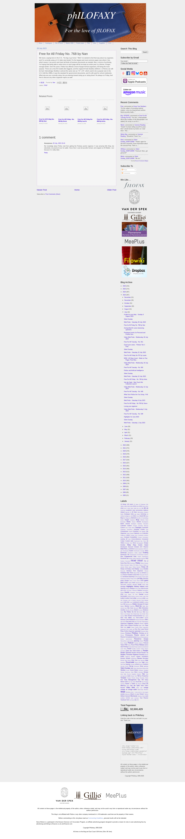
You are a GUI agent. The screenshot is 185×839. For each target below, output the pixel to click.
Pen (136, 629)
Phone (122, 635)
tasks (129, 676)
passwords (123, 629)
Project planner (138, 646)
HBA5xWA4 (123, 584)
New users (145, 615)
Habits (130, 582)
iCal (128, 590)
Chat (147, 529)
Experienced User (131, 556)
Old (121, 621)
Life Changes (124, 600)
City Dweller (142, 531)
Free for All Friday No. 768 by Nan (134, 325)
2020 (124, 451)
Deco (134, 543)
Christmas (136, 531)
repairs (138, 656)
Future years (80, 43)
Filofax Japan (128, 567)
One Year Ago (138, 621)
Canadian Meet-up (143, 525)
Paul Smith (129, 629)
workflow (123, 698)
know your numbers (140, 106)
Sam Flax (123, 664)
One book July (130, 621)
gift (138, 578)
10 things (123, 504)
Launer (137, 596)
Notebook (132, 619)
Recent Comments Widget (141, 160)
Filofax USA (130, 569)
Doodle (136, 548)
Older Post (111, 190)
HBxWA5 (135, 584)
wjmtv (123, 125)
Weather (146, 689)
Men (147, 606)
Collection (145, 533)
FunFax (136, 576)
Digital (146, 545)
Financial (123, 570)
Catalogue (138, 527)
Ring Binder (128, 660)
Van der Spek (135, 685)
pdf (133, 629)
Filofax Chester (144, 563)
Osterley (141, 623)
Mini (140, 608)
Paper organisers (143, 627)
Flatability (123, 572)
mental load (124, 608)
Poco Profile (124, 643)
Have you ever (144, 582)
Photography (129, 635)
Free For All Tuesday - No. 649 (133, 391)
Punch (129, 648)
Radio (138, 650)
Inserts (127, 592)
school (137, 664)
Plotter (141, 641)
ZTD (138, 700)
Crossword (145, 539)
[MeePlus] (134, 245)
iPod (122, 594)
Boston (134, 521)
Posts (125, 170)
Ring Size (134, 660)
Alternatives (140, 512)
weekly (123, 694)
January (127, 441)
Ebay (146, 550)
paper (129, 627)
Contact (140, 537)
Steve (136, 672)
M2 (124, 604)
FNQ (138, 572)
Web (123, 691)
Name (140, 612)
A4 (142, 508)
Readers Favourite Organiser (130, 654)
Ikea (130, 590)
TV (130, 683)
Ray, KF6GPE (125, 115)
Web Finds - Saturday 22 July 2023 (135, 352)
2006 (124, 492)
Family (130, 558)
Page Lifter (141, 625)
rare (141, 650)
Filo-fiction (132, 563)
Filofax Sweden (137, 567)
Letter (143, 598)
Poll (126, 645)
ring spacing (141, 660)
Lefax (134, 598)
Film (128, 563)
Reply (46, 152)
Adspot (123, 512)
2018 (124, 457)
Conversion (145, 537)
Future (143, 576)
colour (128, 535)
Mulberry (145, 610)
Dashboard (137, 541)
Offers (146, 619)
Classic (131, 533)
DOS (145, 548)
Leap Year (145, 596)
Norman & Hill (125, 619)
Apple (138, 514)
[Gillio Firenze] (134, 221)
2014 (124, 468)
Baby (147, 516)
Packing (135, 625)
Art (147, 514)
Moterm (136, 610)
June (126, 426)
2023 (124, 295)
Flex (128, 573)
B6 (144, 516)
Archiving (143, 514)
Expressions (145, 556)
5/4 (138, 508)
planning (136, 641)
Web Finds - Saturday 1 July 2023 (134, 423)
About (40, 43)
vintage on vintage (127, 689)
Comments (126, 173)
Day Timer (143, 541)
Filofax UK (144, 567)
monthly (123, 610)
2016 (124, 463)
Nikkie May (124, 134)
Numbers (142, 619)
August (126, 309)
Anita (132, 514)
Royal (136, 662)
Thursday (142, 678)
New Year (124, 617)
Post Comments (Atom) (53, 194)
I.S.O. (110, 43)
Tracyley (146, 681)
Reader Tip (144, 652)
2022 (124, 445)
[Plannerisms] (134, 236)
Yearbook (123, 700)
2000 (128, 506)
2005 (124, 495)
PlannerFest (124, 641)
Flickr (131, 572)
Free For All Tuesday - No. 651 (133, 342)
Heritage (123, 586)
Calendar (123, 525)
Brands (139, 521)
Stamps (122, 672)
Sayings (128, 664)
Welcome (127, 694)
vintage (146, 687)
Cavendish (145, 527)
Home (77, 190)
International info (140, 592)
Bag (122, 518)
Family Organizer (137, 558)
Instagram (132, 592)
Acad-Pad (123, 510)
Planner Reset (140, 637)
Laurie (140, 596)
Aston (134, 516)
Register (133, 656)
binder (122, 519)
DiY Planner (144, 547)
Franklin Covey (132, 574)
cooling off (124, 539)
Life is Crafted (132, 600)
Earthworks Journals (139, 550)
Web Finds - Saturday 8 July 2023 (134, 400)
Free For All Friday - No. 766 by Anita (135, 379)
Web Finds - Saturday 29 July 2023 (135, 322)
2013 (124, 471)
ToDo (126, 681)
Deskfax (123, 545)
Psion (125, 648)
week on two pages (143, 692)
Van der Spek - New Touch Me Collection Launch (133, 383)
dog (128, 548)
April (126, 432)
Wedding (128, 692)
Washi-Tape (140, 689)
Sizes (135, 668)
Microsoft (136, 608)
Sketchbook (140, 668)
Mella (144, 606)
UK (136, 683)
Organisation (145, 621)
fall (127, 558)
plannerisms (130, 641)
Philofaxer (128, 633)
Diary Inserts (137, 545)
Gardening (123, 578)
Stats (132, 672)
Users (128, 685)
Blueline (143, 519)
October (127, 303)
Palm (125, 627)
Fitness (146, 570)
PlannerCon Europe (141, 639)
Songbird (146, 670)
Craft (129, 539)
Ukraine (140, 683)
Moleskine (145, 608)
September (128, 306)
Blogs (137, 520)
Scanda (133, 664)
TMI (142, 679)
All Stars (134, 512)
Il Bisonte (134, 590)
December (127, 297)
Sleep (144, 668)
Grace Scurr (133, 580)
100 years (130, 504)
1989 (125, 506)
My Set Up (135, 612)
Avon (138, 516)
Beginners (128, 518)
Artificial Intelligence (125, 516)
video (142, 685)
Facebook (123, 558)
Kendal (146, 594)
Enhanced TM (125, 554)
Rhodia (122, 660)
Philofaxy (135, 633)
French (146, 574)
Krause (133, 596)
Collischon (123, 535)
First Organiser (138, 570)
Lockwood (136, 602)
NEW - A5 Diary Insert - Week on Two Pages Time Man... (135, 359)
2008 (124, 486)
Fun (121, 576)
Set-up (131, 666)
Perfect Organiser (129, 631)
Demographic (140, 543)
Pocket (146, 641)
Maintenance (129, 604)
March (126, 435)
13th (147, 504)
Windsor (140, 696)
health (139, 584)
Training (123, 683)
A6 (147, 508)
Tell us (139, 676)
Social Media (134, 670)
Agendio (127, 512)
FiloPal (141, 569)
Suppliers (102, 43)
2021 (124, 448)
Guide (126, 582)
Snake (127, 670)
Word (143, 696)
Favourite (127, 561)
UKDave (123, 149)
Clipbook (136, 533)
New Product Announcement (133, 615)
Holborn (142, 586)
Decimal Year (128, 543)
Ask (132, 516)
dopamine (140, 548)
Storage (146, 672)
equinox (146, 554)
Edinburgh (124, 552)
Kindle (129, 596)
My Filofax (127, 612)
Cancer (123, 527)
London (141, 602)
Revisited (145, 658)
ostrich (146, 623)
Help (147, 584)
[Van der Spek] (134, 212)
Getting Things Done (131, 578)
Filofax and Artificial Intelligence (134, 370)
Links (94, 43)
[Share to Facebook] (64, 83)
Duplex (131, 550)
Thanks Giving (135, 678)
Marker (122, 606)
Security (123, 666)
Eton (122, 556)
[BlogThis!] (60, 83)
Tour (143, 681)
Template (123, 678)
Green (138, 580)
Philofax (123, 633)
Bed (124, 518)
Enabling (145, 552)
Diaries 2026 (69, 43)
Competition (133, 537)
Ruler (140, 662)
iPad (146, 592)
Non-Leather (140, 617)
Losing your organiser (130, 406)
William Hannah (125, 696)
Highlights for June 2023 (131, 417)
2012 (124, 474)
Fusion (140, 576)
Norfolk (146, 617)
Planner (136, 635)
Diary (129, 545)
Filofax (138, 563)
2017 (124, 460)
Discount (130, 547)
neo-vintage (127, 613)
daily (132, 541)
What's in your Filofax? (137, 694)
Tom (129, 681)
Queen (146, 648)
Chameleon (130, 529)
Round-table (130, 662)
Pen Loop (141, 629)
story (122, 674)
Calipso (129, 525)
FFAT (140, 560)
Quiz (127, 650)
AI (130, 512)
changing (136, 529)
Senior (126, 666)
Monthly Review (130, 610)
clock (140, 533)
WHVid (146, 694)
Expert (139, 556)
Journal (141, 594)
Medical (127, 606)
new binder (142, 613)
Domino (131, 548)
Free (138, 574)
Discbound (124, 547)
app (135, 514)
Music (122, 612)
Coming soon (134, 535)
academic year (130, 510)
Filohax (137, 569)
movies (140, 610)
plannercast (129, 639)
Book (147, 519)
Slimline (123, 670)
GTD (142, 580)
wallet (135, 689)
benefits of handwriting (142, 518)
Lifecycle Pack (140, 600)
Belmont (133, 518)
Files (88, 43)
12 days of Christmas (139, 504)
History (136, 586)
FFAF (45, 85)
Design (146, 543)
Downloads (126, 550)
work (146, 696)
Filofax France (139, 565)
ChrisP (130, 531)
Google (127, 580)
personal (137, 631)
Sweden (139, 674)
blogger (127, 519)
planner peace (132, 637)
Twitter (133, 683)
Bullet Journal (125, 523)
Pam (122, 106)
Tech (136, 676)
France (125, 574)
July (125, 312)
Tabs (143, 674)
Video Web (130, 687)
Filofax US (124, 569)
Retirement (134, 658)
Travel (127, 683)
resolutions (145, 656)
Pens (122, 631)
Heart (143, 584)
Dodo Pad (124, 549)
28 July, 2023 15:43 (59, 143)
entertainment (133, 554)
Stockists (140, 672)
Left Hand (139, 598)
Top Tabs (133, 681)
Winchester (133, 696)
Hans (122, 139)
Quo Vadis (133, 650)
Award (141, 516)
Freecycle (142, 574)
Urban (144, 683)
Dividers (136, 547)
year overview (135, 698)
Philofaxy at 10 (143, 633)
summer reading (140, 125)
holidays (132, 588)
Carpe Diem (131, 527)
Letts (147, 598)
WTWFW (128, 698)
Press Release (140, 645)
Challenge (123, 529)
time (122, 679)
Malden (134, 604)
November (127, 300)
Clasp (128, 533)
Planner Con (124, 637)
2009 (124, 483)
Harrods (138, 582)
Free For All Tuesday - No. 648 (133, 414)
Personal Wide (144, 631)
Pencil (146, 629)
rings (146, 660)
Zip (135, 700)
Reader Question (126, 652)
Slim (147, 668)
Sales (146, 662)
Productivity (131, 646)
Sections (145, 664)
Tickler (146, 678)
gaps (147, 576)
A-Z (140, 508)
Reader (145, 650)
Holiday (127, 588)
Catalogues (48, 43)
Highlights (129, 586)
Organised (124, 623)
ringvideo (123, 662)
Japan (129, 594)
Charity (142, 529)
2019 (124, 454)
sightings (146, 666)
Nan (144, 612)
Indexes (139, 590)
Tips (139, 680)
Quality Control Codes (138, 648)
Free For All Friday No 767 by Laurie (135, 355)
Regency (127, 656)
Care (126, 527)
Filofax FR (132, 565)
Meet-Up (138, 606)
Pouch (133, 644)
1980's (122, 506)
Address (145, 510)
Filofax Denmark (125, 565)
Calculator (145, 523)
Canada (135, 525)
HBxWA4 (129, 584)
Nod (134, 617)
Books (129, 522)
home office (138, 588)
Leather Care (129, 598)
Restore (123, 658)
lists (128, 602)
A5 (145, 508)
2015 (124, 466)
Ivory (126, 594)
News (130, 617)
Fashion (123, 561)
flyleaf (135, 572)
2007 (124, 489)
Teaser (132, 676)
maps (146, 604)
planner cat (144, 635)
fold (141, 572)
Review (139, 658)
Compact (126, 537)
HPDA (124, 590)
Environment (140, 554)
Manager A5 (141, 604)
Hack (133, 582)
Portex (129, 644)
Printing (125, 646)
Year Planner (144, 698)
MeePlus (132, 606)
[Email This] (58, 83)
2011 (124, 477)
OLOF (124, 621)
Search (141, 664)
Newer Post (42, 190)
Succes (129, 674)
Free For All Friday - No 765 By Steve (135, 403)
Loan (131, 602)
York (127, 700)
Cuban (123, 541)
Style (125, 674)
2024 (124, 292)
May (126, 429)
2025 (124, 289)
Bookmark (123, 521)
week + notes (134, 692)
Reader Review (136, 652)
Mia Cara (130, 608)
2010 (124, 480)
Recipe (146, 654)
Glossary (145, 578)
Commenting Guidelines (95, 818)
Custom (127, 541)
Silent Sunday (128, 319)
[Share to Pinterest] (66, 83)
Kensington (124, 596)
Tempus (129, 678)
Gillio (140, 578)
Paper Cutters (135, 627)
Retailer (128, 658)
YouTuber (131, 700)
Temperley (145, 676)
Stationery (127, 672)
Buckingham (145, 521)
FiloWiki (146, 569)
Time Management (130, 680)
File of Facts (59, 43)
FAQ (147, 558)
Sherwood (136, 666)
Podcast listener (138, 643)
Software (141, 670)
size (132, 668)
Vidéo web (139, 687)
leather (123, 598)
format (144, 572)
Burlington (133, 523)
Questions (123, 650)
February (127, 438)
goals (122, 580)
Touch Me (138, 681)
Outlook (130, 625)
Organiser (130, 623)
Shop (141, 666)
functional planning (128, 576)
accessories (139, 510)
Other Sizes (124, 625)
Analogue (127, 514)
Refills (122, 656)
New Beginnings (135, 613)
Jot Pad (135, 594)
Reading (141, 654)
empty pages (138, 552)
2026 (124, 286)
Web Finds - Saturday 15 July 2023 (135, 376)
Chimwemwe (124, 531)
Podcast (131, 643)
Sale (143, 662)
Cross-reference (136, 539)
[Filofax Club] (134, 188)
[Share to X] (62, 83)
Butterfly (140, 523)
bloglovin (132, 519)
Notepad (137, 619)
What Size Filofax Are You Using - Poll (136, 394)
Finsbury (129, 570)
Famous (143, 558)
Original (136, 623)
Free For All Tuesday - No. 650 (133, 367)
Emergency (130, 552)
